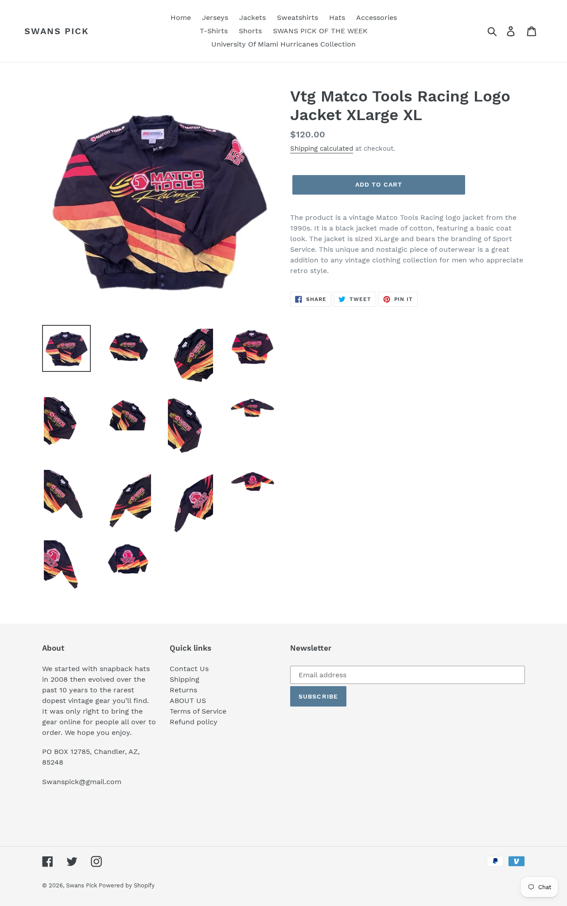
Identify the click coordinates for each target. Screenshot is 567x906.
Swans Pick (56, 31)
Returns (183, 690)
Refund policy (193, 722)
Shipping (184, 679)
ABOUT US (188, 700)
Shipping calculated (321, 148)
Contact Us (189, 668)
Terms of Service (198, 711)
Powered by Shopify (127, 885)
